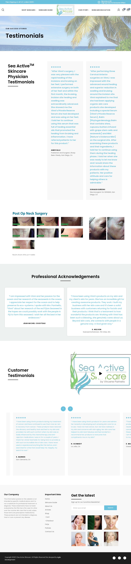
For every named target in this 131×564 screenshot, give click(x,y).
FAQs (47, 524)
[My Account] (118, 10)
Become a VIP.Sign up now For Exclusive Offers (113, 2)
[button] (63, 408)
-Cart (47, 517)
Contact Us (49, 532)
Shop (47, 513)
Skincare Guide (51, 502)
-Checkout (49, 521)
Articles (48, 510)
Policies (48, 528)
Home (47, 499)
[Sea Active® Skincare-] (65, 10)
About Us (48, 506)
